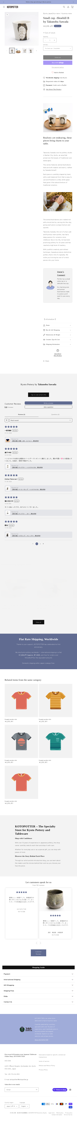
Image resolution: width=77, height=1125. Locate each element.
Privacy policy (68, 1113)
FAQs (6, 996)
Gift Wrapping (9, 985)
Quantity (45, 36)
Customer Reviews (38, 953)
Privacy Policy (43, 1070)
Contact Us (8, 1002)
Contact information (57, 1114)
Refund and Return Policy (47, 1065)
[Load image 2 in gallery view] (18, 50)
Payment (7, 974)
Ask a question (48, 407)
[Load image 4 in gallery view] (31, 50)
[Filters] (7, 420)
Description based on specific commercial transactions (52, 1056)
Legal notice (51, 1113)
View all (38, 622)
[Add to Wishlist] (34, 601)
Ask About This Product (53, 89)
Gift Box (45, 45)
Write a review (48, 403)
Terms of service (68, 1114)
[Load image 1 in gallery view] (12, 50)
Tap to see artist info (38, 395)
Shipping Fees (9, 991)
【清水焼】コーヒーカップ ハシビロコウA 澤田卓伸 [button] (28, 489)
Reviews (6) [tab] (21, 414)
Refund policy (59, 1113)
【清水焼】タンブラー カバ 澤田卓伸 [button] (24, 514)
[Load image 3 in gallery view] (24, 50)
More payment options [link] (58, 67)
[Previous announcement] (4, 2)
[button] (4, 7)
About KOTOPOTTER (41, 1040)
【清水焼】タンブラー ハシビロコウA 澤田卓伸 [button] (27, 467)
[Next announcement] (73, 2)
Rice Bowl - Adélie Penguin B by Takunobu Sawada (51, 605)
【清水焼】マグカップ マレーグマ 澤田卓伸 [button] (26, 536)
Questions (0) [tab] (55, 414)
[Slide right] (36, 51)
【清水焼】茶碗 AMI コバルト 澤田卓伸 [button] (25, 441)
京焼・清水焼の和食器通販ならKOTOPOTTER (25, 1113)
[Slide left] (7, 51)
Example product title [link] (11, 719)
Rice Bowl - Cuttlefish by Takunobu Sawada (13, 605)
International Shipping (12, 979)
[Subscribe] (36, 1089)
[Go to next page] (43, 543)
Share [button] (47, 361)
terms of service (44, 1061)
